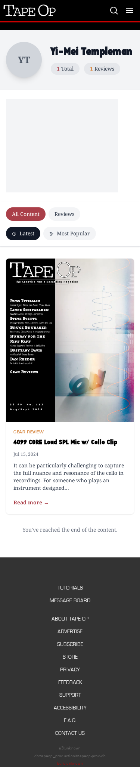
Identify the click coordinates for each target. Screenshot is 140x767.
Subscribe (70, 644)
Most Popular (72, 233)
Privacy (70, 669)
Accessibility (70, 708)
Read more (31, 502)
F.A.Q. (70, 720)
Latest (26, 233)
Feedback (70, 682)
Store (70, 657)
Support (70, 695)
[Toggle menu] (129, 10)
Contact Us (70, 733)
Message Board (70, 600)
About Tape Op (70, 619)
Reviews (64, 213)
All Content (26, 213)
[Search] (114, 10)
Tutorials (70, 588)
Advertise (70, 631)
